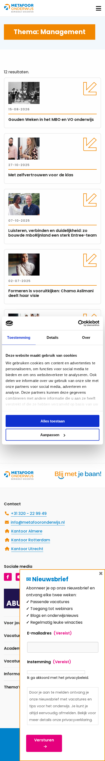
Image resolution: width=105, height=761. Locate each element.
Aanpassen (49, 435)
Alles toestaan (53, 421)
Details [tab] (53, 337)
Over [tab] (86, 337)
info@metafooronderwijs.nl (38, 522)
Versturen (44, 740)
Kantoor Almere (26, 531)
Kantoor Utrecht (27, 549)
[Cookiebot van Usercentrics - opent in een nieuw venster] (78, 323)
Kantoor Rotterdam (30, 540)
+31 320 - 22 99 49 (29, 513)
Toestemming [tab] (18, 337)
